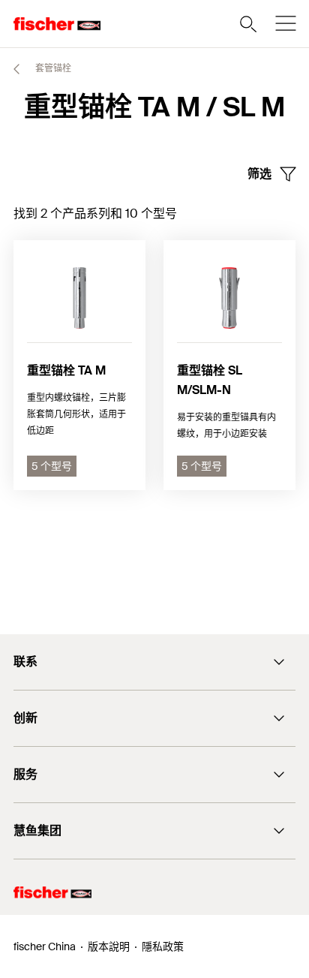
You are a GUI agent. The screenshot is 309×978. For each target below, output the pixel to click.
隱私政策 (163, 946)
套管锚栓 (52, 68)
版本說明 (109, 946)
